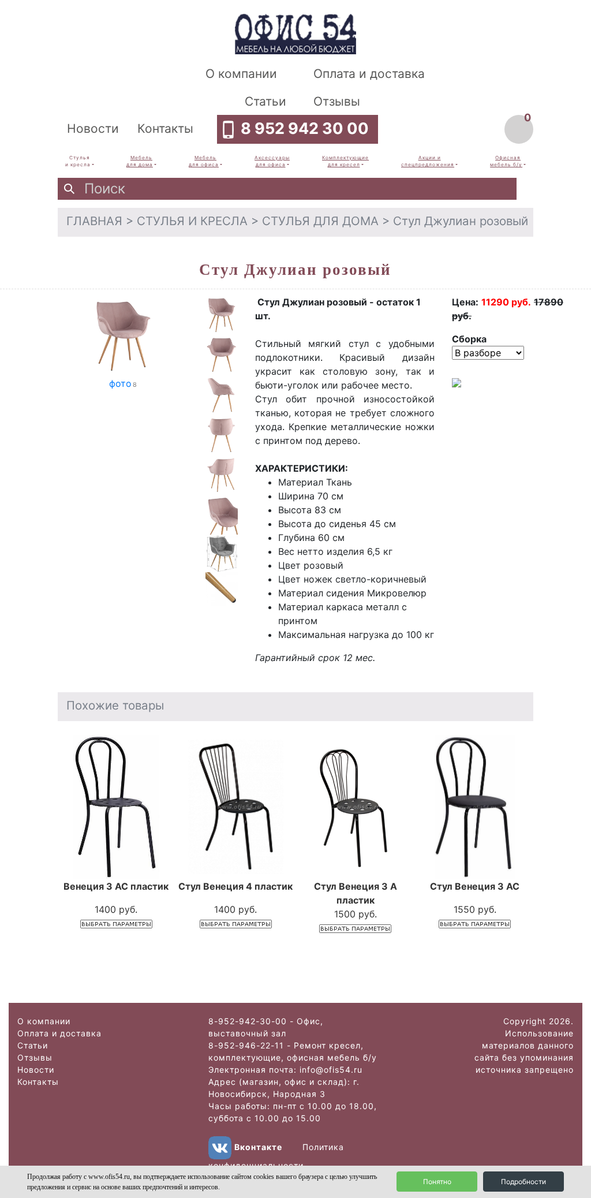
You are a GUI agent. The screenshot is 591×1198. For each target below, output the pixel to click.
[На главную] (295, 33)
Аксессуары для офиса (272, 161)
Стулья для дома (320, 221)
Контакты (165, 128)
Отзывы (336, 101)
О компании (241, 73)
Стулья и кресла (78, 161)
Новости (93, 128)
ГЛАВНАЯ (94, 221)
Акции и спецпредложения (427, 161)
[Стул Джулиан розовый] (123, 335)
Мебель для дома (139, 161)
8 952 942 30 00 (305, 128)
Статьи (265, 101)
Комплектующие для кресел (345, 161)
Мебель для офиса (204, 161)
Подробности (523, 1181)
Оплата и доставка (369, 73)
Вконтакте (258, 1147)
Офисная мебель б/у (506, 161)
